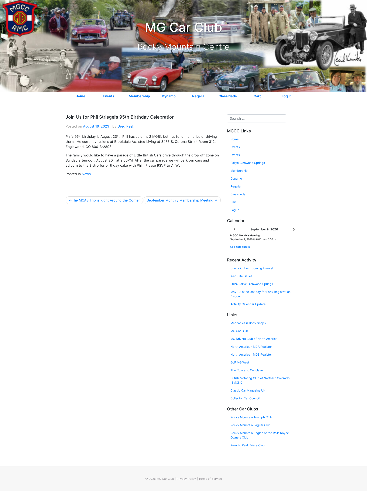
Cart (257, 96)
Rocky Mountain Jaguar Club (250, 425)
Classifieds (228, 96)
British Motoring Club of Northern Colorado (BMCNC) (259, 380)
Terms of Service (210, 478)
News (86, 174)
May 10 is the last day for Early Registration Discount (260, 294)
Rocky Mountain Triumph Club (251, 417)
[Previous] (234, 229)
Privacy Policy (186, 478)
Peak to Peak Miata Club (247, 445)
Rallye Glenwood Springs (247, 163)
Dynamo (169, 96)
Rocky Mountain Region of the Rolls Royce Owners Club (259, 435)
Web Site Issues (241, 276)
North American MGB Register (251, 354)
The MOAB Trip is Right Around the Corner (106, 200)
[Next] (294, 229)
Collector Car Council (245, 398)
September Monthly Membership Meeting (180, 200)
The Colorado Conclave (246, 370)
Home (80, 96)
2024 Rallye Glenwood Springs (251, 284)
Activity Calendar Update (247, 304)
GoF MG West (239, 362)
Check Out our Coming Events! (251, 268)
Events (108, 96)
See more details (240, 246)
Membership (139, 96)
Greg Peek (125, 126)
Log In (287, 96)
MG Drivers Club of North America (253, 339)
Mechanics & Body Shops (248, 323)
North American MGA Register (251, 346)
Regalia (198, 96)
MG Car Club (239, 331)
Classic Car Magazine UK (247, 390)
